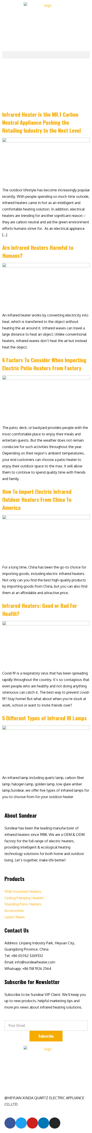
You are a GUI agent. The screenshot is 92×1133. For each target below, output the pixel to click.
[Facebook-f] (10, 1123)
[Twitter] (21, 1123)
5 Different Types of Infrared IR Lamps (44, 718)
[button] (46, 54)
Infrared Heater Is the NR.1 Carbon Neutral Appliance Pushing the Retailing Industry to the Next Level (41, 122)
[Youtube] (32, 1123)
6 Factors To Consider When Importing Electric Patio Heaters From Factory (44, 364)
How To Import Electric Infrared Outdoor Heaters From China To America (36, 499)
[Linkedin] (43, 1123)
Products (14, 879)
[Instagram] (54, 1123)
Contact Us (16, 930)
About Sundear (20, 815)
